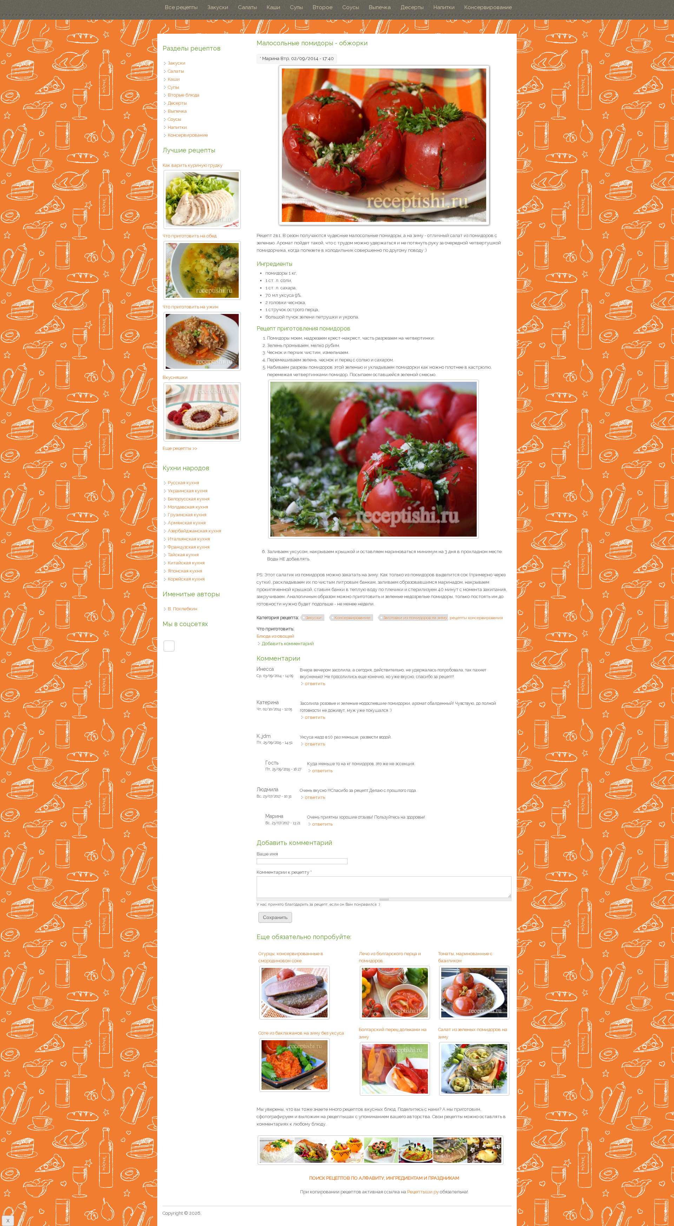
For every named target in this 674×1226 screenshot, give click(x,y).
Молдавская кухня (188, 507)
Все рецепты (181, 7)
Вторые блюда (183, 95)
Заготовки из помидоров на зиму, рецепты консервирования (443, 617)
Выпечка (380, 7)
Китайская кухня (186, 562)
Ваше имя (267, 854)
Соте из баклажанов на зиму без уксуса (301, 1033)
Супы (296, 7)
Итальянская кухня (189, 539)
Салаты (247, 7)
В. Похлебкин (182, 608)
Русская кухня (183, 482)
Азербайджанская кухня (194, 530)
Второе (322, 7)
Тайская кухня (183, 554)
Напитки (444, 7)
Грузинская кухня (187, 514)
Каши (273, 7)
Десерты (412, 7)
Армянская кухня (187, 522)
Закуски (217, 7)
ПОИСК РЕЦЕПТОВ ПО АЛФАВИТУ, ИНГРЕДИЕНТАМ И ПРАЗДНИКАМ (384, 1178)
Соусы (350, 7)
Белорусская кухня (189, 498)
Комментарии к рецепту (284, 872)
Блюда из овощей (275, 636)
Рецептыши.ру (423, 1191)
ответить (315, 683)
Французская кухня (189, 547)
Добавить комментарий (288, 643)
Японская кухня (185, 570)
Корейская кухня (186, 579)
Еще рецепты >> (180, 448)
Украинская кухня (187, 490)
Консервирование (488, 7)
